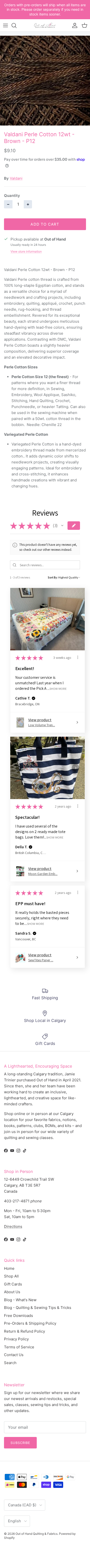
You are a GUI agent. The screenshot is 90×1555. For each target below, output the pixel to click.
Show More (58, 689)
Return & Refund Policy (24, 1331)
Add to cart (44, 224)
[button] (62, 526)
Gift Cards (13, 1284)
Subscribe (20, 1443)
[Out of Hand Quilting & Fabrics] (45, 25)
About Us (12, 1291)
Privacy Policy (16, 1339)
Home (9, 1268)
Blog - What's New (20, 1299)
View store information (26, 251)
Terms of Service (19, 1347)
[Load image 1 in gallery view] (45, 81)
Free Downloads (18, 1315)
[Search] (16, 25)
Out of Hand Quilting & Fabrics (37, 1534)
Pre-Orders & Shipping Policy (30, 1323)
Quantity (12, 195)
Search (10, 1362)
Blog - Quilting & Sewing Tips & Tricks (37, 1307)
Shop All (11, 1276)
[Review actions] (77, 657)
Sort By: (53, 577)
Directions (13, 1226)
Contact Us (14, 1354)
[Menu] (5, 25)
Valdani (16, 178)
